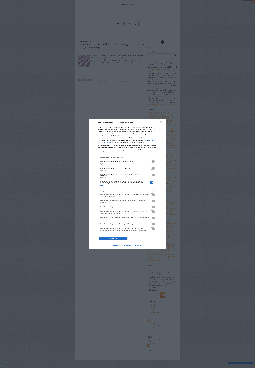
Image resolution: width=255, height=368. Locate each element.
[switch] (152, 161)
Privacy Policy (138, 245)
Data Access (127, 245)
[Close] (162, 123)
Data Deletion (116, 245)
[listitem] (127, 157)
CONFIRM (113, 238)
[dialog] (127, 184)
